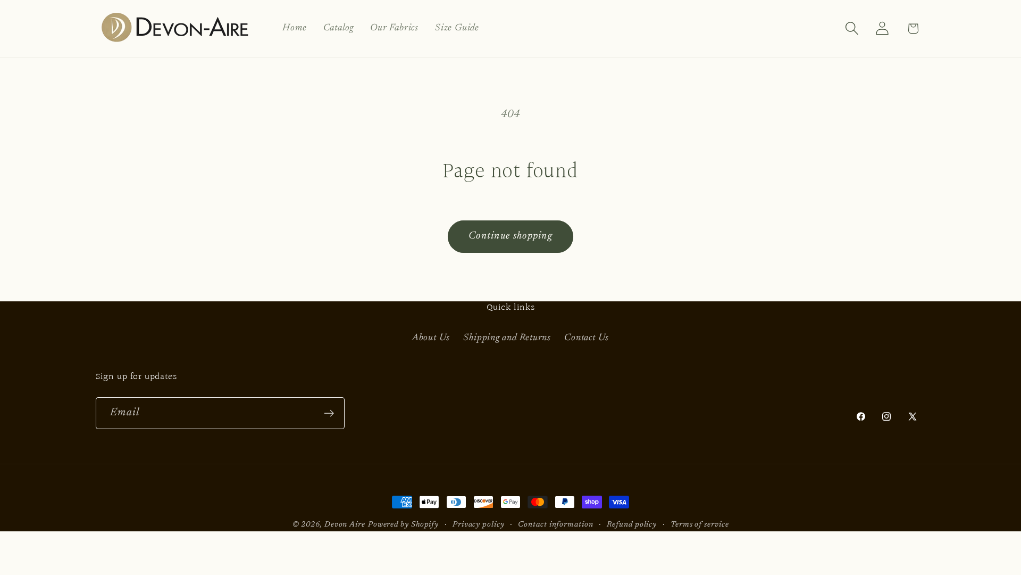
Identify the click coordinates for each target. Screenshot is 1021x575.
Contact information (555, 525)
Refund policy (632, 525)
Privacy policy (479, 525)
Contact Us (586, 338)
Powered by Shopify (403, 525)
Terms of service (700, 525)
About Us (431, 338)
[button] (852, 28)
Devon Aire (344, 525)
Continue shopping (510, 236)
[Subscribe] (329, 413)
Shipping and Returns (507, 338)
